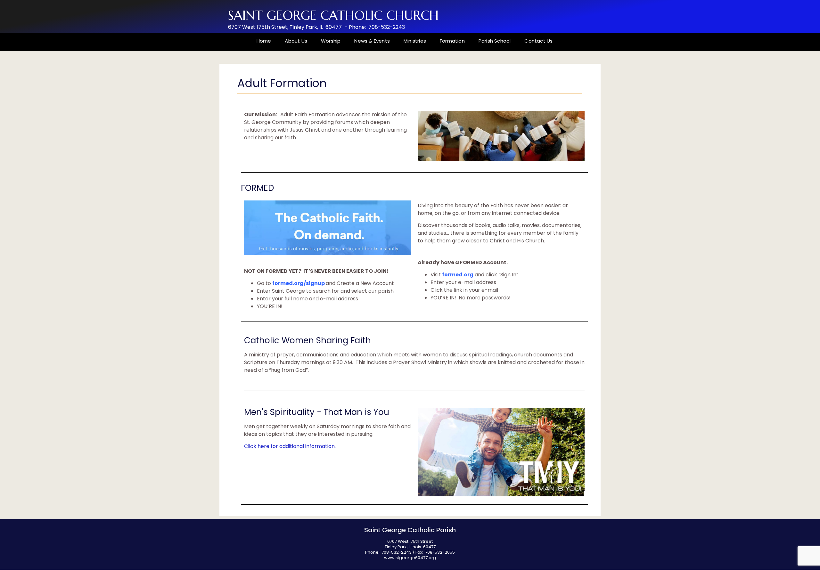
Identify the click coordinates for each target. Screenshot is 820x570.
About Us (296, 40)
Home (264, 40)
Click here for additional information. (290, 446)
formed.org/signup (298, 283)
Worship (330, 40)
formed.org (457, 274)
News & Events (372, 40)
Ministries (415, 40)
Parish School (495, 40)
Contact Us (538, 40)
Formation (452, 40)
